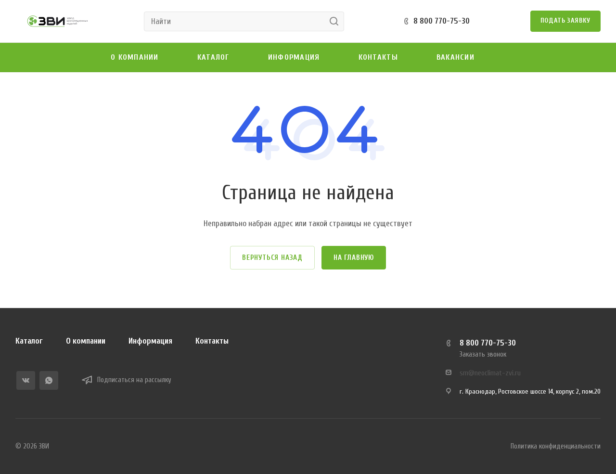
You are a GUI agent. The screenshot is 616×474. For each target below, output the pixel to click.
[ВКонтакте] (25, 380)
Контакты (212, 341)
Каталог (29, 341)
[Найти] (336, 21)
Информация (150, 341)
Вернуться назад (272, 258)
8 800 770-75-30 (441, 21)
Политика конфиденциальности (556, 446)
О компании (85, 341)
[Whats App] (48, 380)
